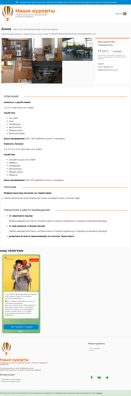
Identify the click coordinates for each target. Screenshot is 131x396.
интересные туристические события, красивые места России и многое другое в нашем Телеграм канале (68, 2)
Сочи (39, 34)
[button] (19, 331)
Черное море (29, 34)
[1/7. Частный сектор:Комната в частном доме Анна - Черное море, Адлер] (16, 49)
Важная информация (11, 381)
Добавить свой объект (11, 379)
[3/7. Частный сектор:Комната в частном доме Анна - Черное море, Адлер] (77, 49)
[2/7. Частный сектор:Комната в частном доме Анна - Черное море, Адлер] (47, 49)
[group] (21, 293)
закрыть (99, 393)
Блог (92, 350)
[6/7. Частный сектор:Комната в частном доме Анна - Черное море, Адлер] (77, 72)
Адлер (45, 34)
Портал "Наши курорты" (11, 34)
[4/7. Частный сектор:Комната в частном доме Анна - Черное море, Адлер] (16, 72)
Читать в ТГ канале (23, 327)
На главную (95, 348)
